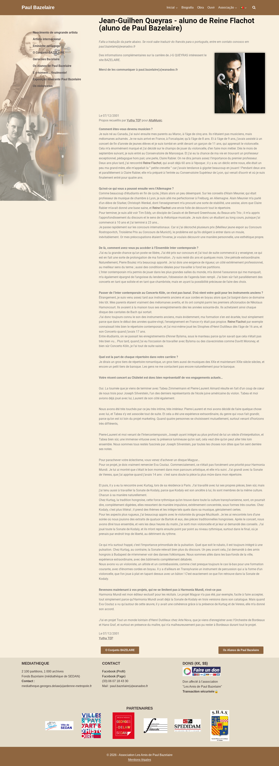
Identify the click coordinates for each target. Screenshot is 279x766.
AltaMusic (155, 120)
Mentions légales (139, 759)
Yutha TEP (134, 120)
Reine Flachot (152, 163)
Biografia (187, 7)
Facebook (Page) (113, 676)
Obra (200, 7)
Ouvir (211, 7)
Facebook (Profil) (113, 671)
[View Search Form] (254, 7)
